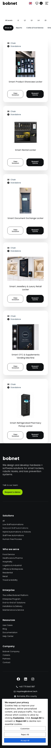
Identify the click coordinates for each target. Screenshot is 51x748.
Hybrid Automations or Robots (17, 532)
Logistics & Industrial (12, 565)
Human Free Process (12, 539)
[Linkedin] (25, 679)
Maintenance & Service (13, 610)
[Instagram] (32, 679)
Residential (8, 572)
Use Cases (8, 625)
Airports (19, 28)
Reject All (25, 734)
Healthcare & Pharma (13, 558)
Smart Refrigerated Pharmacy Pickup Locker (25, 424)
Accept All (25, 740)
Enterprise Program (12, 599)
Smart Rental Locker (25, 149)
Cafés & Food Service (34, 28)
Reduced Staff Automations (15, 528)
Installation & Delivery (12, 606)
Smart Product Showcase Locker (25, 81)
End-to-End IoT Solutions (14, 602)
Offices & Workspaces (13, 569)
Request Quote (35, 94)
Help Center (8, 636)
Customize (24, 728)
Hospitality (7, 561)
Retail (5, 576)
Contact (6, 662)
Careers (6, 655)
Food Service (9, 554)
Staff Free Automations (13, 535)
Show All (8, 28)
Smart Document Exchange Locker (26, 218)
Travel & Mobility (10, 580)
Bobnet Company (11, 651)
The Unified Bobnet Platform (15, 595)
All (4, 521)
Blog (5, 629)
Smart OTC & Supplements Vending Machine (25, 356)
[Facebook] (18, 679)
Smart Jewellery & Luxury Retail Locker (25, 288)
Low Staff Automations (13, 524)
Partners (6, 658)
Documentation (10, 632)
